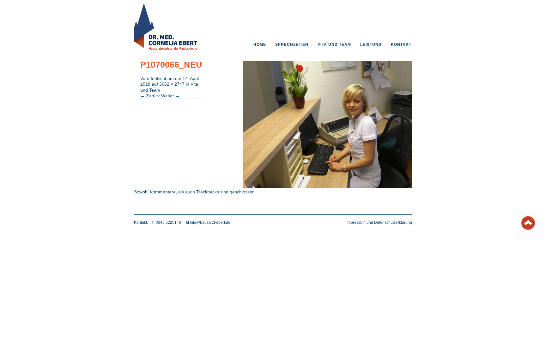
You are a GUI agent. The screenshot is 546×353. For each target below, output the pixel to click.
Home (259, 44)
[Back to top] (528, 228)
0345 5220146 (168, 222)
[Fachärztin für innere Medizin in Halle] (165, 48)
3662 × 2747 (172, 84)
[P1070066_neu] (327, 186)
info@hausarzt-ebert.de (210, 222)
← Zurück (150, 95)
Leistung (371, 44)
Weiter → (170, 95)
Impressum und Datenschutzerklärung (379, 222)
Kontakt (401, 44)
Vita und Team (334, 44)
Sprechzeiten (291, 44)
